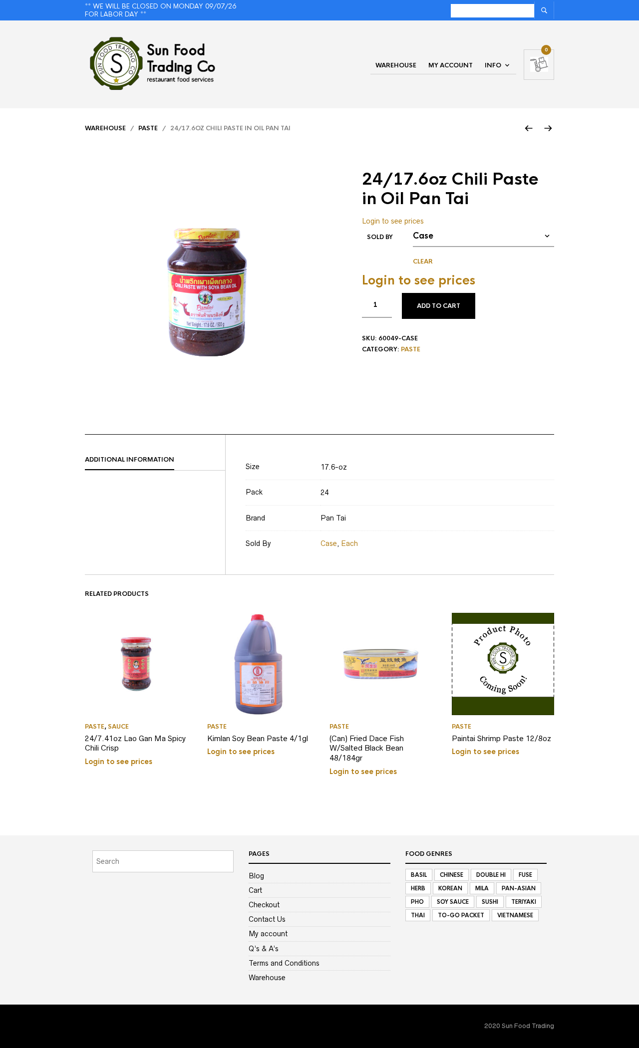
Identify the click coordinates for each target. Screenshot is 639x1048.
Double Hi (491, 874)
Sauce (118, 727)
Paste (148, 128)
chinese (451, 874)
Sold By (380, 237)
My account (450, 65)
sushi (490, 901)
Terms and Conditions (284, 963)
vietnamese (515, 915)
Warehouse (395, 65)
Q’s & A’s (264, 949)
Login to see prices (393, 221)
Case (328, 543)
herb (418, 888)
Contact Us (267, 919)
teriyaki (523, 901)
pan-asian (519, 888)
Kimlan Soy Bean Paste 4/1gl (257, 738)
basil (419, 874)
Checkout (264, 905)
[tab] (155, 460)
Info (493, 65)
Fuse (525, 874)
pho (417, 901)
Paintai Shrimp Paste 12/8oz (501, 738)
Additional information (129, 460)
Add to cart (438, 306)
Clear (423, 261)
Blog (256, 876)
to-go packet (461, 915)
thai (418, 915)
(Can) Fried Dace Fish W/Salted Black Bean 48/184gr (366, 748)
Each (349, 543)
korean (450, 888)
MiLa (482, 888)
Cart (255, 890)
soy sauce (453, 901)
